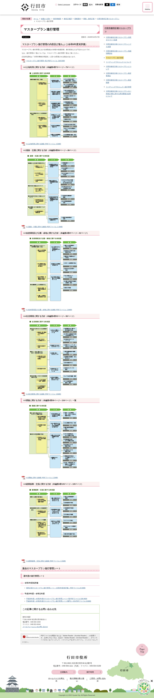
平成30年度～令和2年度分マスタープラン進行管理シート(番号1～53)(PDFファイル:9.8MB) (58, 601)
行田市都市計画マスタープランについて (118, 68)
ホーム (36, 19)
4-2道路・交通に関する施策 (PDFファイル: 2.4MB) (44, 227)
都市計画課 (68, 19)
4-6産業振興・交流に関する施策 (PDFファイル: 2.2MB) (46, 561)
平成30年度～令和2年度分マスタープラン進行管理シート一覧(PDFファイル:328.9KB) (56, 599)
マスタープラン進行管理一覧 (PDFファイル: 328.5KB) (45, 61)
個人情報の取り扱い (77, 679)
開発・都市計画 (88, 19)
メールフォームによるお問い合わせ (35, 627)
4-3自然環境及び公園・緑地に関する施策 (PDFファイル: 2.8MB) (49, 310)
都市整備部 (57, 19)
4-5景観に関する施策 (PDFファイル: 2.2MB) (42, 478)
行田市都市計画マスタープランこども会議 (118, 45)
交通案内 (63, 672)
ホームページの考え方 (56, 679)
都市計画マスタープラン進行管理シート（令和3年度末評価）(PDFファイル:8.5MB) (55, 588)
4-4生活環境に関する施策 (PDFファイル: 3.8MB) (43, 394)
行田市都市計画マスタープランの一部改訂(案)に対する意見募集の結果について (118, 93)
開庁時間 (90, 672)
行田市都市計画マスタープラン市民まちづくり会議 (118, 38)
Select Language (64, 4)
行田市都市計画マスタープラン (108, 19)
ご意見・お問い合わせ (98, 679)
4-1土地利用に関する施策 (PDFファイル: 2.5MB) (43, 144)
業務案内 (77, 19)
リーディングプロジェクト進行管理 (118, 87)
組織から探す (46, 19)
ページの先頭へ (142, 650)
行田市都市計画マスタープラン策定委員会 (118, 74)
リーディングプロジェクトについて (118, 62)
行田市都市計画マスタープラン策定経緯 (118, 81)
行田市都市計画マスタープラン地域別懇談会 (118, 52)
